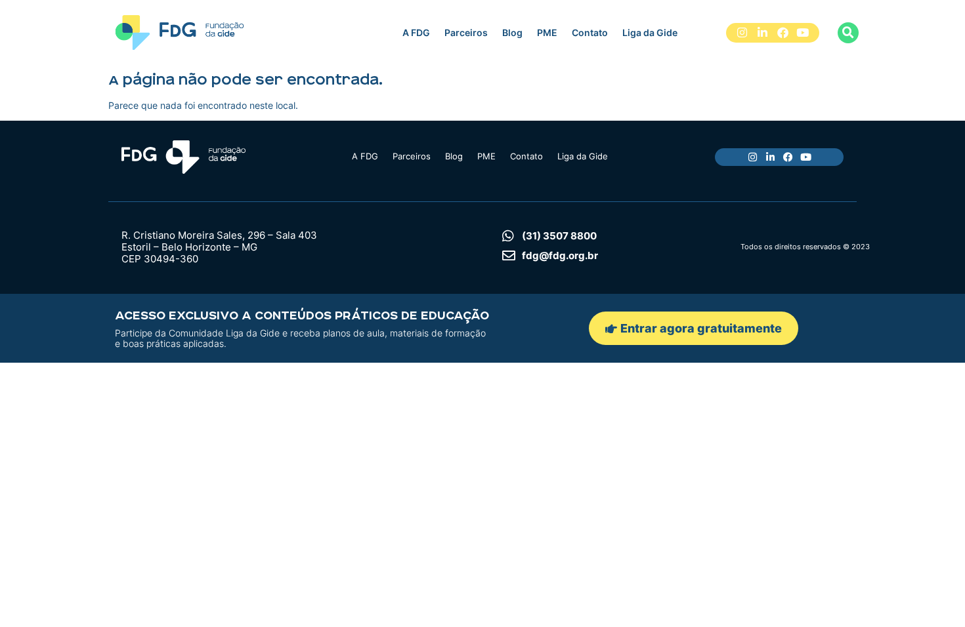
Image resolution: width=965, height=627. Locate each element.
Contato (590, 32)
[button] (848, 32)
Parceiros (466, 32)
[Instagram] (743, 33)
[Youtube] (802, 33)
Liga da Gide (649, 32)
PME (547, 32)
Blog (512, 32)
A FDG (416, 32)
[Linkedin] (762, 33)
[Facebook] (783, 33)
